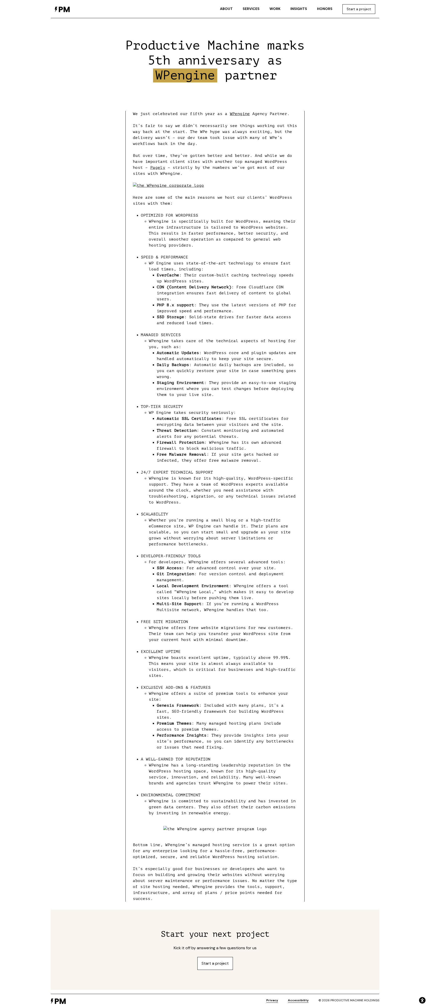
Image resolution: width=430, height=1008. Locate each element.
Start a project (359, 9)
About (226, 8)
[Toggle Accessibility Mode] (422, 1000)
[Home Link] (62, 9)
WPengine (240, 114)
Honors (324, 8)
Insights (298, 8)
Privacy (272, 1000)
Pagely (157, 167)
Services (251, 8)
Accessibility (298, 1000)
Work (274, 8)
